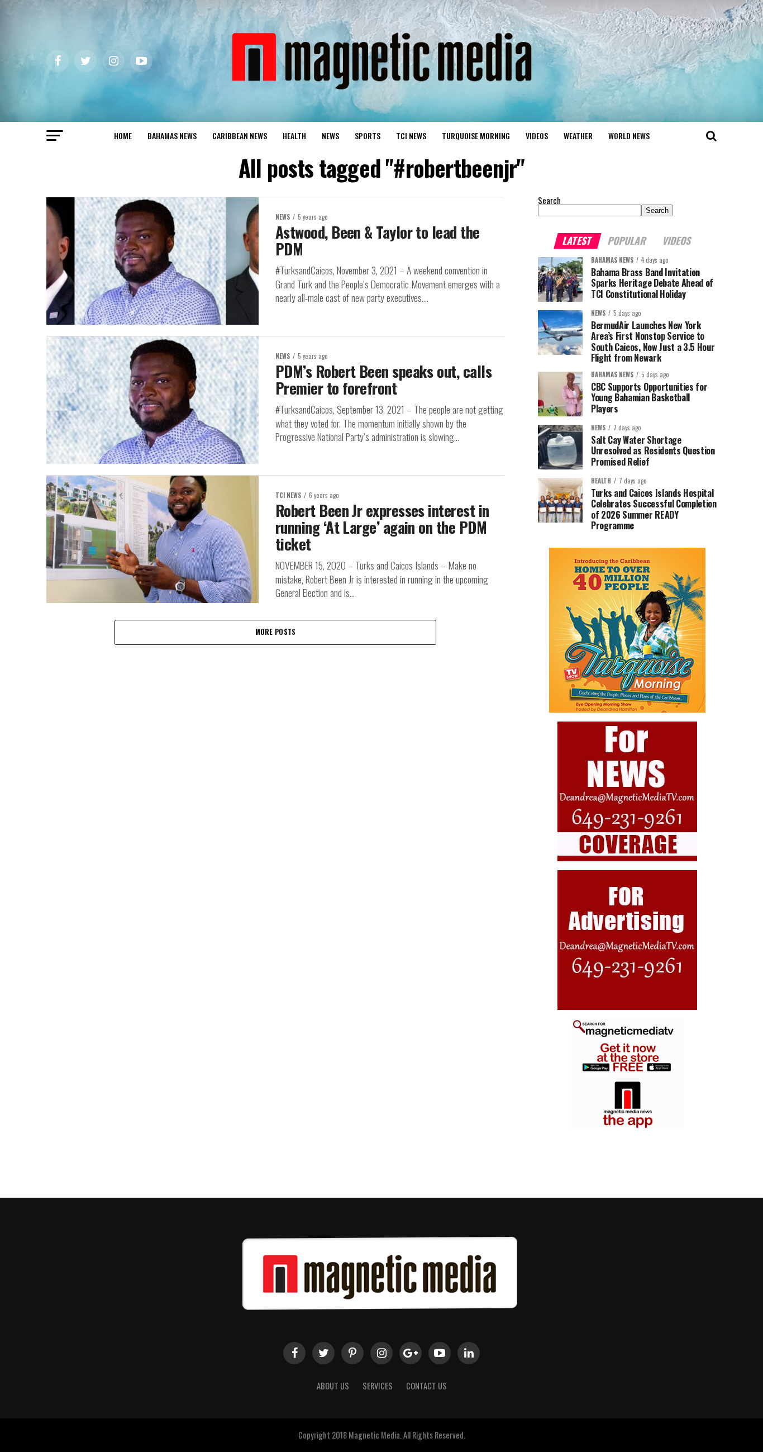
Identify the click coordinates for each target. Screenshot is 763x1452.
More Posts (275, 632)
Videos (537, 135)
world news (629, 135)
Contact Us (426, 1386)
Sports (367, 135)
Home (123, 135)
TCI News (411, 135)
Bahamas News (172, 135)
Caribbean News (239, 135)
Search (549, 200)
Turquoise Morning (476, 135)
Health (294, 135)
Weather (578, 135)
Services (378, 1386)
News (330, 135)
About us (333, 1386)
